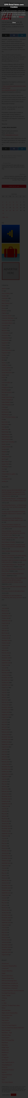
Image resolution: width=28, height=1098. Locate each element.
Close (14, 22)
